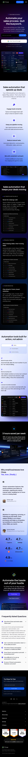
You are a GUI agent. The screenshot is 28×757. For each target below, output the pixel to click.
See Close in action (14, 598)
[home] (5, 2)
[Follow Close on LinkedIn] (11, 699)
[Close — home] (14, 747)
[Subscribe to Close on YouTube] (14, 699)
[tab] (14, 345)
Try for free (20, 2)
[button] (26, 2)
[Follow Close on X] (17, 699)
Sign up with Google (8, 693)
